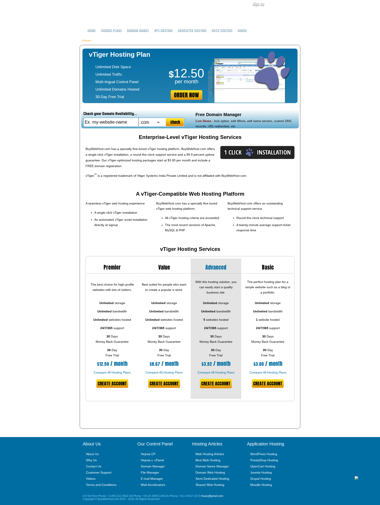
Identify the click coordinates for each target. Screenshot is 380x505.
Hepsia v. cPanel (152, 460)
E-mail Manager (152, 478)
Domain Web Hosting (210, 472)
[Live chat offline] (367, 478)
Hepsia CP (148, 454)
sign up (258, 4)
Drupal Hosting (260, 478)
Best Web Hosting (207, 460)
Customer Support (98, 472)
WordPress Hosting (263, 454)
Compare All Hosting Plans (112, 372)
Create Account (112, 383)
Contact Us (93, 466)
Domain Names (137, 30)
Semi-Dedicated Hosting (212, 478)
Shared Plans (110, 30)
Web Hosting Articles (209, 454)
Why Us (91, 460)
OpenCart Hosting (262, 466)
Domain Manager (153, 466)
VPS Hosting (163, 30)
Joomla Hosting (261, 472)
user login (288, 4)
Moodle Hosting (261, 485)
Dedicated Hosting (191, 30)
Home (91, 30)
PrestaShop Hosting (264, 460)
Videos (90, 478)
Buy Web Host (109, 10)
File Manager (150, 472)
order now (186, 95)
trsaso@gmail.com (212, 496)
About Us (92, 454)
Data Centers (221, 30)
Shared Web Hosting (209, 485)
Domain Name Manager (212, 466)
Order (241, 30)
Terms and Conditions (101, 485)
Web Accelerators (153, 485)
